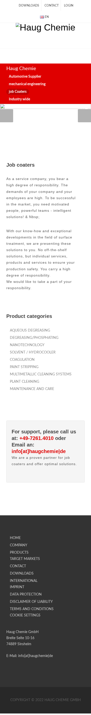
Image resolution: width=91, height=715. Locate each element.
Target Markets (25, 559)
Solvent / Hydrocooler (33, 352)
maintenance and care (32, 389)
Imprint (17, 587)
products (19, 552)
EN (46, 16)
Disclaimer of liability (31, 602)
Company (18, 545)
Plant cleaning (24, 381)
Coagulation (22, 360)
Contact (51, 5)
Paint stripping (24, 367)
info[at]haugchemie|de (39, 451)
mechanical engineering (27, 84)
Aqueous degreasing (30, 330)
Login (68, 5)
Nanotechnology (27, 345)
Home (15, 538)
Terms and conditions (32, 609)
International (23, 581)
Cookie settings (25, 615)
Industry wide (19, 99)
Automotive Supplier (25, 76)
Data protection (26, 594)
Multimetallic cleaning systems (41, 374)
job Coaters (18, 92)
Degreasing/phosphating (34, 338)
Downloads (29, 5)
